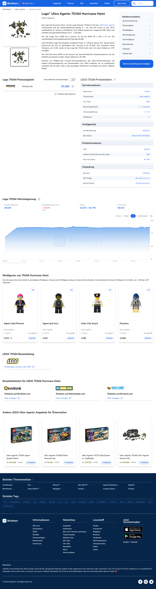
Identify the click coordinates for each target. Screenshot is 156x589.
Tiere (60, 502)
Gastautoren (37, 529)
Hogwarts (43, 502)
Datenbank (67, 529)
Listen (95, 549)
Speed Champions (110, 485)
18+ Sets (66, 543)
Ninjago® (56, 489)
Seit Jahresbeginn (142, 216)
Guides (107, 3)
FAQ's (35, 532)
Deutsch (134, 542)
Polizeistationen (102, 502)
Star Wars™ (83, 485)
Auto (66, 502)
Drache (74, 502)
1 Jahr (133, 216)
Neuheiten (94, 3)
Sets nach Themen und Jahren (74, 532)
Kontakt (36, 535)
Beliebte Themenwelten (17, 479)
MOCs (95, 546)
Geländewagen (140, 502)
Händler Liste (68, 537)
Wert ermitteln (69, 552)
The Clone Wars (8, 506)
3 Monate (126, 216)
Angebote (57, 3)
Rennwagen (26, 502)
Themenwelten (69, 535)
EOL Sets (66, 540)
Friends (131, 489)
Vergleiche (97, 537)
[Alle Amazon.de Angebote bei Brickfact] (11, 86)
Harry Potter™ (33, 489)
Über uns (36, 526)
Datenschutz (38, 540)
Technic (81, 489)
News (65, 549)
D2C (5, 502)
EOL (82, 3)
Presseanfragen (39, 537)
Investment (97, 529)
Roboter (91, 502)
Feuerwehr (113, 502)
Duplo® (131, 485)
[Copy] (114, 79)
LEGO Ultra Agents (107, 25)
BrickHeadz (7, 489)
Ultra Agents (145, 96)
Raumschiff (82, 502)
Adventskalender (15, 502)
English (126, 542)
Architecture (7, 485)
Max (151, 216)
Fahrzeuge (52, 502)
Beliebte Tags (11, 496)
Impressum (37, 543)
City (29, 485)
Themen (70, 3)
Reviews (96, 535)
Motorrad (130, 502)
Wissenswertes (99, 543)
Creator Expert (109, 489)
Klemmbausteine (99, 540)
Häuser (122, 502)
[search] (134, 3)
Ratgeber (96, 532)
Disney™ (56, 485)
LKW (150, 502)
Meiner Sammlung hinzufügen (136, 63)
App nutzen (121, 3)
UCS (35, 502)
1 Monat (118, 216)
